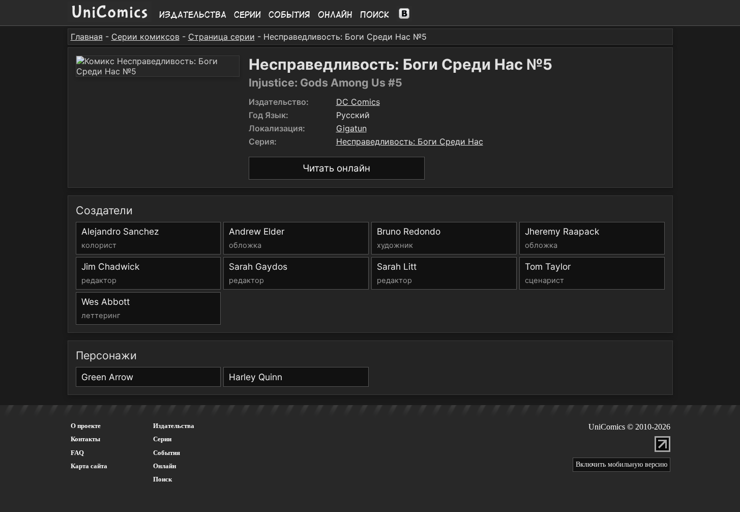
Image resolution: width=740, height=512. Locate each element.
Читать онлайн (336, 168)
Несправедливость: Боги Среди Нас (409, 141)
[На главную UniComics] (110, 19)
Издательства (192, 15)
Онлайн (335, 15)
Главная (87, 37)
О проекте (86, 426)
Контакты (85, 439)
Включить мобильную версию (621, 464)
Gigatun (351, 128)
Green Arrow (107, 377)
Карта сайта (89, 466)
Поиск (374, 15)
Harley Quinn (255, 377)
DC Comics (358, 102)
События (289, 15)
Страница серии (221, 37)
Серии (247, 15)
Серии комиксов (145, 37)
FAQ (77, 453)
